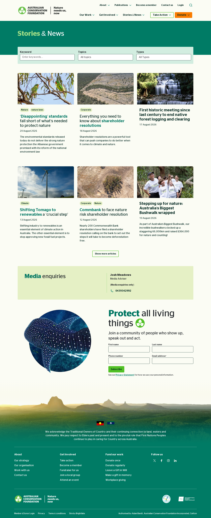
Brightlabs (80, 514)
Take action (66, 460)
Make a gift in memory (119, 475)
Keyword (25, 52)
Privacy (41, 514)
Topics (82, 52)
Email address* (159, 356)
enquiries (45, 276)
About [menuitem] (103, 5)
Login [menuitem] (181, 5)
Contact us (20, 475)
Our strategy (21, 460)
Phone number (115, 356)
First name (113, 345)
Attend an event (69, 480)
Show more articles (105, 254)
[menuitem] (89, 15)
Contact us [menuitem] (167, 5)
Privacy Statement (125, 375)
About (18, 454)
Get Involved (107, 15)
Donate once (113, 460)
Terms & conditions (57, 514)
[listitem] (46, 115)
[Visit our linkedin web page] (175, 460)
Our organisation (24, 465)
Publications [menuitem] (121, 5)
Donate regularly (115, 465)
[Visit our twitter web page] (154, 460)
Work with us (21, 470)
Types (140, 52)
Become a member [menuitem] (146, 5)
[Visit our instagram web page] (168, 460)
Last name (157, 345)
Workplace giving (116, 480)
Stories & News (132, 15)
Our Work (85, 15)
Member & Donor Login (24, 514)
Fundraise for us (69, 470)
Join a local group (70, 475)
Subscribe (116, 369)
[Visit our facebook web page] (161, 460)
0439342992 (123, 291)
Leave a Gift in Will (116, 470)
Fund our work (114, 454)
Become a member (71, 465)
